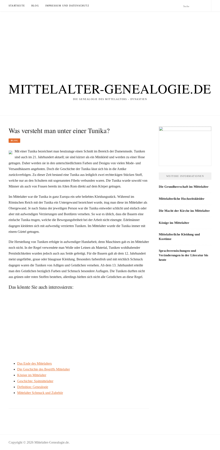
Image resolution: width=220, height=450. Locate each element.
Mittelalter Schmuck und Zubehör (40, 393)
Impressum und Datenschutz (67, 5)
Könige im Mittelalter (31, 375)
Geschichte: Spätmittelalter (35, 381)
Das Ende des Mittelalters (34, 363)
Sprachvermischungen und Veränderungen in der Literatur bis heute (183, 255)
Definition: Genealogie (32, 387)
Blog (35, 5)
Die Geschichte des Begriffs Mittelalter (43, 369)
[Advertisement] (110, 41)
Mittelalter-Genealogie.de (110, 88)
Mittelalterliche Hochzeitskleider (182, 198)
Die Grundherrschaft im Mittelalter (184, 186)
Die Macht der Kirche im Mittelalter (184, 210)
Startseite (17, 5)
